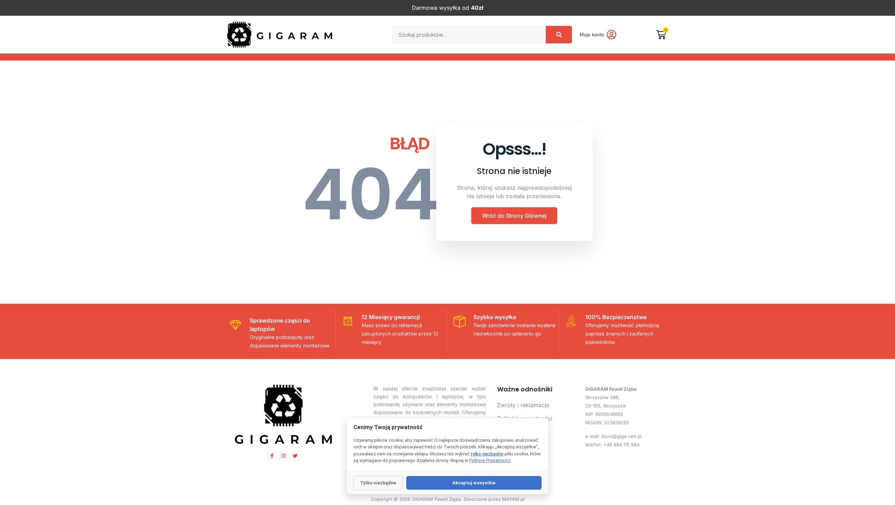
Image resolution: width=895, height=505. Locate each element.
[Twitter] (295, 456)
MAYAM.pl (513, 499)
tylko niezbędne (487, 453)
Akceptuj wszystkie (473, 482)
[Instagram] (283, 456)
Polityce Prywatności (489, 460)
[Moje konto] (611, 34)
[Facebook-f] (272, 456)
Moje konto (592, 34)
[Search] (559, 34)
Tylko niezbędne (378, 482)
